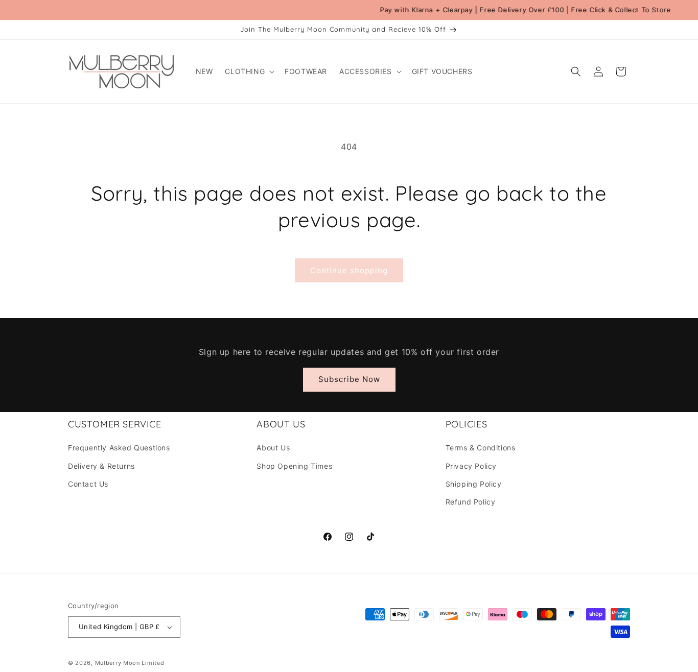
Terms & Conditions (481, 447)
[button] (248, 71)
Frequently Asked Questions (119, 447)
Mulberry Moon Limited (130, 662)
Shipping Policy (474, 483)
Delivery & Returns (101, 466)
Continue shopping (349, 270)
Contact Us (88, 483)
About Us (273, 447)
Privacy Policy (471, 466)
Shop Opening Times (294, 466)
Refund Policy (471, 501)
